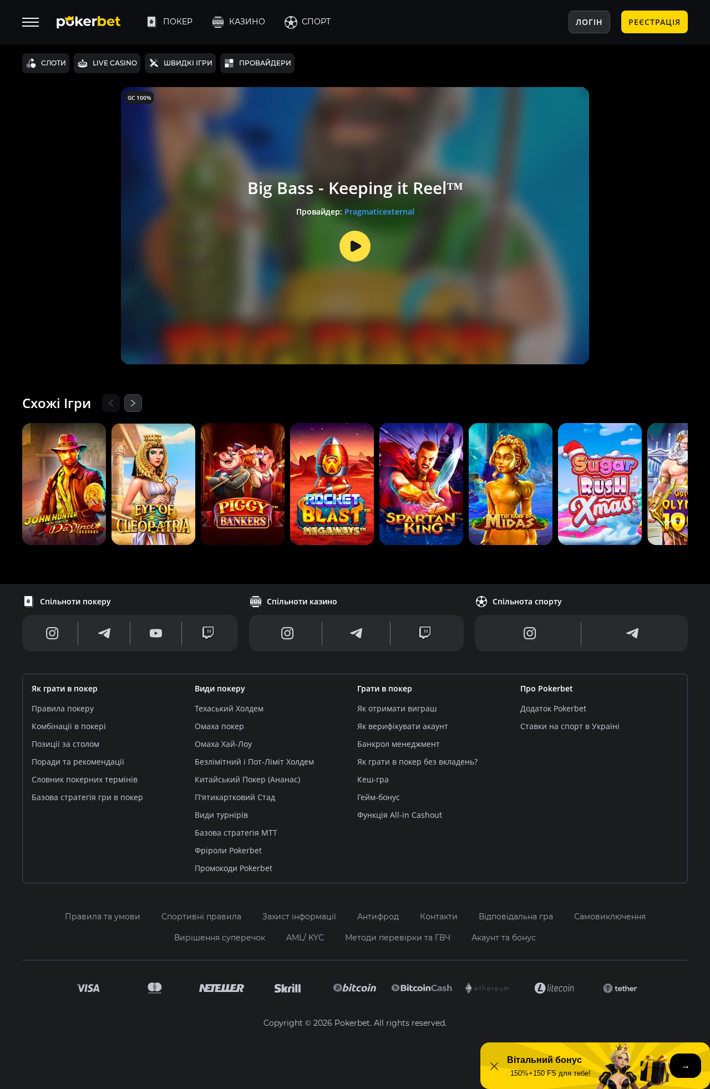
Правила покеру (63, 708)
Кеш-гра (373, 779)
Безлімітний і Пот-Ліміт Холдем (254, 761)
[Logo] (97, 22)
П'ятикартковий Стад (235, 797)
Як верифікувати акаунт (402, 726)
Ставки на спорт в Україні (570, 726)
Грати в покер (384, 688)
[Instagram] (52, 633)
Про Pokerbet (546, 688)
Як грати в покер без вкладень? (417, 761)
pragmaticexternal (379, 211)
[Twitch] (208, 633)
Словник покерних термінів (85, 779)
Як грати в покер (65, 688)
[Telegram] (104, 633)
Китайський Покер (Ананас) (247, 779)
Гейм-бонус (378, 797)
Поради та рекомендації (78, 761)
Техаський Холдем (229, 708)
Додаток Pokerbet (553, 708)
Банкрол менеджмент (398, 744)
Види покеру (220, 688)
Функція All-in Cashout (399, 815)
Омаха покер (219, 726)
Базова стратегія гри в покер (87, 797)
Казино (247, 22)
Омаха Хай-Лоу (223, 744)
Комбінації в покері (69, 726)
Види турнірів (221, 815)
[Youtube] (156, 633)
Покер (177, 22)
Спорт (316, 22)
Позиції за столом (65, 744)
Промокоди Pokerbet (233, 868)
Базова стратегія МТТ (236, 832)
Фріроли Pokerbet (228, 850)
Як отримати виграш (397, 708)
